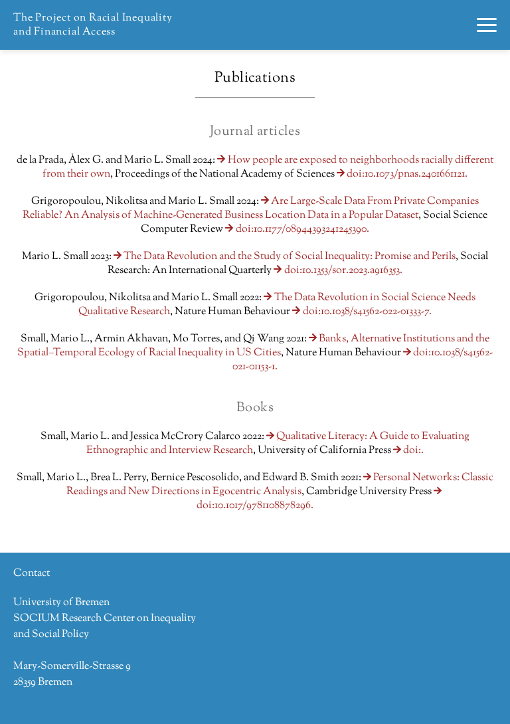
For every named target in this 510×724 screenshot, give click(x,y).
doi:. (413, 450)
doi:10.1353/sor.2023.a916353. (343, 270)
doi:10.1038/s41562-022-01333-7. (367, 311)
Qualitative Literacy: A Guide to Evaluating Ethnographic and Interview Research (277, 443)
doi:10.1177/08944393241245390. (302, 229)
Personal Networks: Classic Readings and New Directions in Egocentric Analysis (279, 484)
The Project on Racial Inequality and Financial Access (93, 25)
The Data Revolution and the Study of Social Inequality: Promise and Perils (290, 256)
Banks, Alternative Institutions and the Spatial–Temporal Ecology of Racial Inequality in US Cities (253, 346)
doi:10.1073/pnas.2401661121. (407, 174)
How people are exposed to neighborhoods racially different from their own (267, 167)
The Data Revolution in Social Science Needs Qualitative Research (276, 304)
